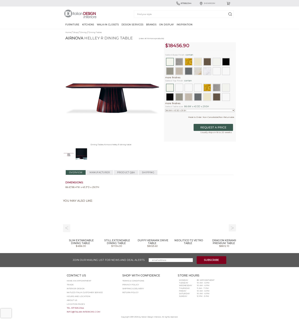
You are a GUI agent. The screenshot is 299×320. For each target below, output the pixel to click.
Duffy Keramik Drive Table (153, 242)
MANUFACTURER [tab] (100, 172)
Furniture (72, 24)
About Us (72, 300)
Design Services (132, 24)
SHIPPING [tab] (148, 172)
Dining (83, 32)
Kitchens (88, 24)
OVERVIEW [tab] (75, 172)
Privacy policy (130, 284)
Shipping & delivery (133, 288)
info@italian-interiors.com (83, 312)
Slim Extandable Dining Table (81, 242)
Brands (151, 24)
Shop (75, 32)
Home (68, 32)
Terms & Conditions (133, 281)
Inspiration (185, 24)
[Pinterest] (141, 299)
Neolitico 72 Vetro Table (188, 242)
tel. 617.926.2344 (75, 308)
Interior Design (75, 288)
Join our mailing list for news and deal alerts (109, 260)
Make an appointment (79, 281)
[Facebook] (124, 299)
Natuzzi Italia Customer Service (85, 292)
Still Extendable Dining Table (117, 242)
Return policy (130, 292)
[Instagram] (130, 299)
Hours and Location (78, 296)
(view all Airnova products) (151, 38)
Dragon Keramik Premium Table (224, 242)
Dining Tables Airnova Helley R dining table (111, 144)
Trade (70, 284)
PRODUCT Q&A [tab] (126, 172)
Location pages (76, 304)
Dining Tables (95, 32)
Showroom (209, 3)
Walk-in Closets (108, 24)
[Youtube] (136, 299)
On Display (166, 24)
